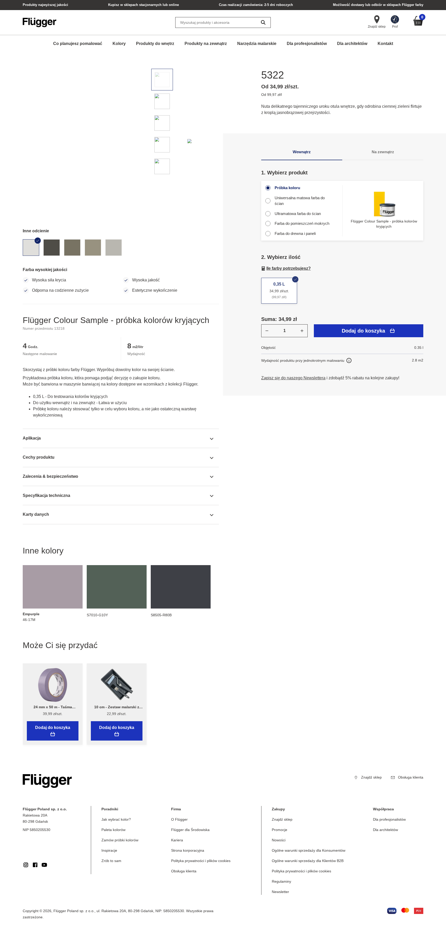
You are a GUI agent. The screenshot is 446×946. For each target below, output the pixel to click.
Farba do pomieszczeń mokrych (302, 223)
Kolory (119, 43)
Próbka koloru (287, 188)
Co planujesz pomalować (77, 43)
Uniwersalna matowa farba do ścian (300, 201)
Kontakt (385, 43)
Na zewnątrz (383, 152)
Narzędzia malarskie (256, 43)
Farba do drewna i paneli (295, 233)
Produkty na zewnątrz (206, 43)
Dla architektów (352, 43)
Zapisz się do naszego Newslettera (293, 378)
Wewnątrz (302, 152)
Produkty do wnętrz (155, 43)
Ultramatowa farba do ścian (298, 213)
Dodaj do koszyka (363, 331)
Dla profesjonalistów (307, 43)
